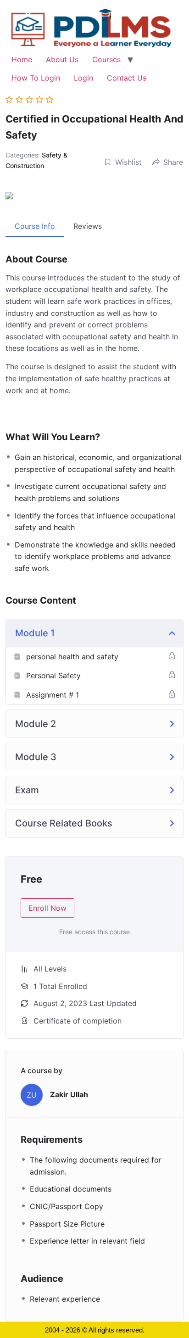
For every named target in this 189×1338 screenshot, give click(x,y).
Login (83, 77)
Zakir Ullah (69, 1094)
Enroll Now (47, 908)
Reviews (87, 226)
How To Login (35, 77)
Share (173, 162)
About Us (62, 59)
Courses (106, 59)
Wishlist (128, 162)
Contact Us (126, 77)
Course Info (35, 226)
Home (21, 59)
